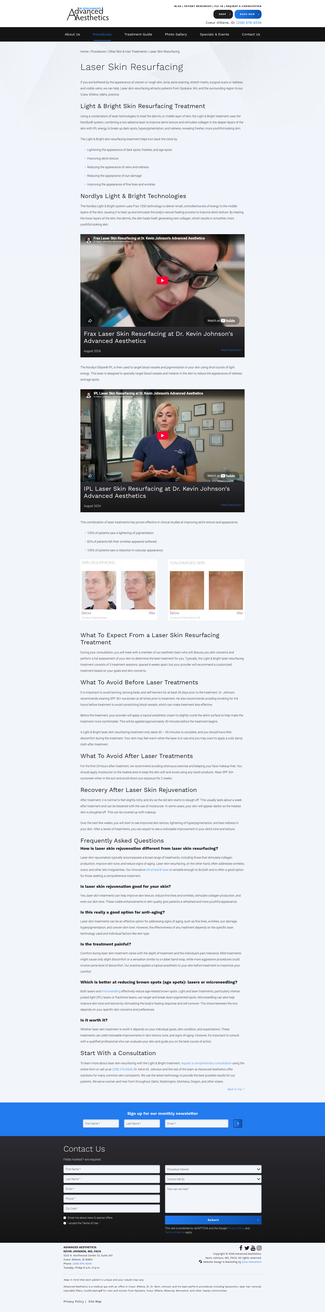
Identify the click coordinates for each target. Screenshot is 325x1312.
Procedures (102, 34)
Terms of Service (175, 1232)
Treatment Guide (138, 34)
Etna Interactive (252, 1261)
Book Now (247, 14)
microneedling (111, 991)
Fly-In (218, 6)
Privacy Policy (236, 1228)
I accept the (75, 1223)
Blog (177, 6)
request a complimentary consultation (206, 1063)
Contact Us (251, 34)
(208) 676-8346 (82, 1263)
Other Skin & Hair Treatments (127, 51)
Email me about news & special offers (90, 1217)
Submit (213, 1220)
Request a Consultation (244, 6)
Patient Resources (198, 6)
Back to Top (235, 1089)
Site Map (94, 1301)
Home (84, 51)
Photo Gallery (176, 34)
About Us (72, 34)
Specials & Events (214, 34)
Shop (222, 14)
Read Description (231, 350)
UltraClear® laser (157, 870)
